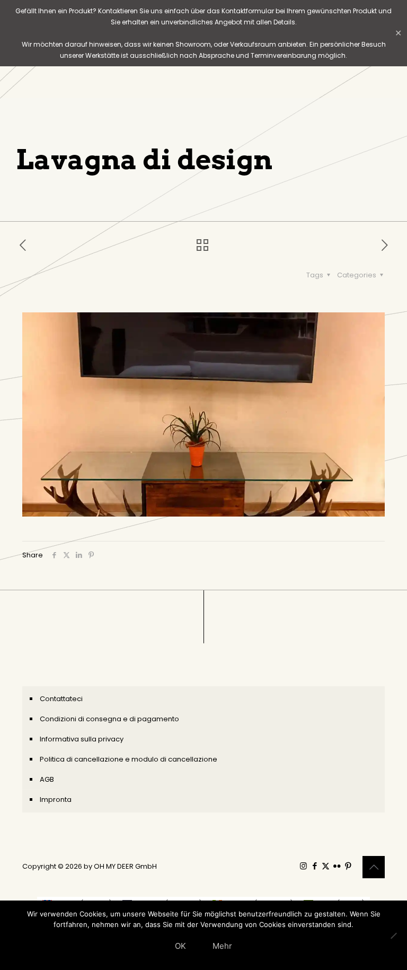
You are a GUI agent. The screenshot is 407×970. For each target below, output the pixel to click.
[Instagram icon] (303, 865)
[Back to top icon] (373, 867)
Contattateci (61, 699)
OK (180, 946)
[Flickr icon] (337, 865)
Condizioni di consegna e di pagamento (109, 719)
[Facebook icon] (314, 865)
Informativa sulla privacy (81, 739)
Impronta (56, 799)
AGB (47, 779)
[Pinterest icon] (348, 865)
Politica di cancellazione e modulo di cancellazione (128, 759)
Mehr (222, 946)
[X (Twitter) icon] (326, 865)
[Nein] (393, 935)
